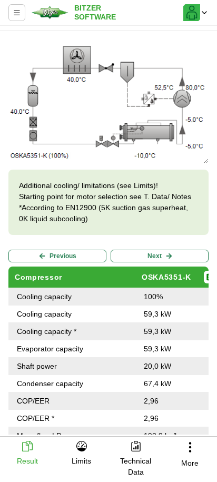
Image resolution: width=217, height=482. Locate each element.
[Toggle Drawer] (16, 12)
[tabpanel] (108, 235)
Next (154, 256)
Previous (63, 256)
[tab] (27, 454)
